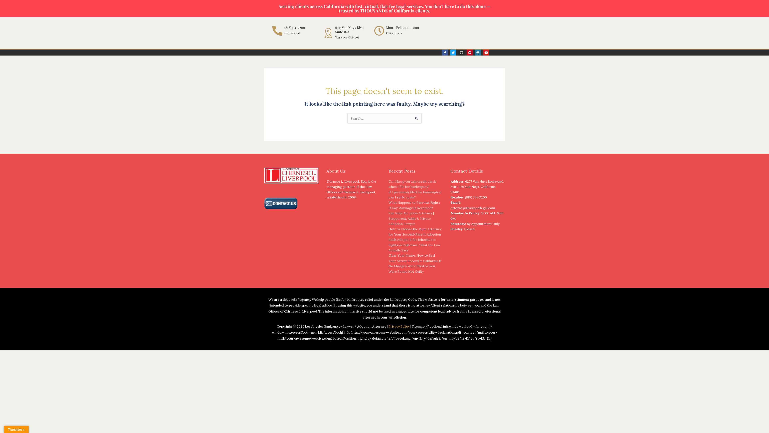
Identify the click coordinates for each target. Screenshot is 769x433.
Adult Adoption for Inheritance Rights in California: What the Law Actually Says (414, 245)
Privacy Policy (399, 326)
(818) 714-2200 (294, 27)
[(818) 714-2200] (277, 31)
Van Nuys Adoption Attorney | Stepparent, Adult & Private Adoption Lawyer (411, 218)
